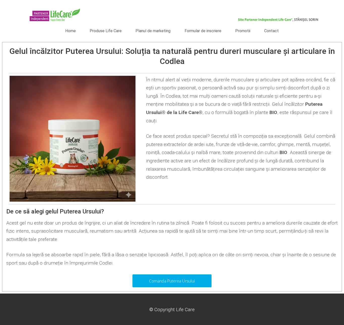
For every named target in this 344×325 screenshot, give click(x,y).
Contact (271, 30)
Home (70, 30)
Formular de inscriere (203, 30)
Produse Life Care (106, 30)
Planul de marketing (152, 30)
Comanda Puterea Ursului (172, 281)
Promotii (242, 30)
